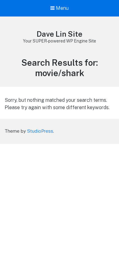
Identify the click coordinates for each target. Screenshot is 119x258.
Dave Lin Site (59, 34)
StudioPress (40, 131)
